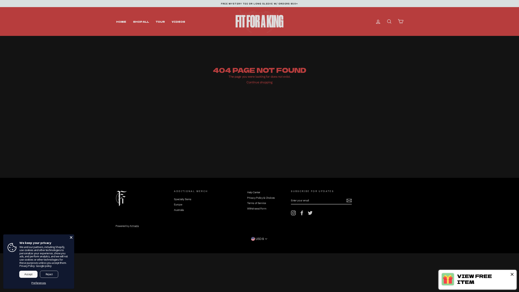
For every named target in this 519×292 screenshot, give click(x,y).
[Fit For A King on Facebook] (301, 212)
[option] (259, 3)
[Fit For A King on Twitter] (310, 212)
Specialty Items (182, 199)
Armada (134, 226)
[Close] (71, 237)
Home (121, 21)
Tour (160, 21)
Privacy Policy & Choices (261, 197)
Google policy (44, 266)
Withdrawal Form (256, 208)
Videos (178, 21)
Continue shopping (259, 82)
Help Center (253, 192)
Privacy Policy (27, 266)
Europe (178, 204)
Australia (179, 209)
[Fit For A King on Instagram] (293, 212)
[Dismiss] (512, 274)
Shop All (141, 21)
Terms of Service (256, 203)
